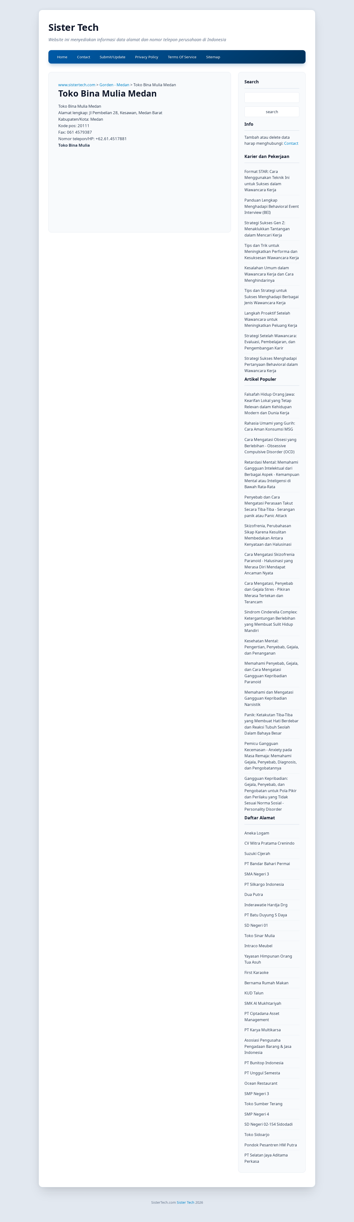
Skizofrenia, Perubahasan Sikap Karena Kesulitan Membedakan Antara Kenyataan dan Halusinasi (267, 535)
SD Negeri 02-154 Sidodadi (268, 1124)
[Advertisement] (98, 187)
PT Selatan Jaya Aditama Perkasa (266, 1158)
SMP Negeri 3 (256, 1093)
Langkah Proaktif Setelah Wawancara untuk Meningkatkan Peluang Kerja (270, 319)
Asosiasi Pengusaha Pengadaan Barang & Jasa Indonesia (267, 1046)
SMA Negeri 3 (256, 874)
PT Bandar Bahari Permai (267, 863)
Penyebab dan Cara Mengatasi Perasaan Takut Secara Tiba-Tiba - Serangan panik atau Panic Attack (269, 506)
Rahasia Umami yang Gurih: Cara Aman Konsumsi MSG (269, 426)
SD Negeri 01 (256, 925)
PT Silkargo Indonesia (264, 884)
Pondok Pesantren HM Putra (270, 1145)
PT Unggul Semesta (262, 1073)
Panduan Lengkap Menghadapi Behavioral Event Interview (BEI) (271, 206)
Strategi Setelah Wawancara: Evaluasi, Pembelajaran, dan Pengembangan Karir (270, 342)
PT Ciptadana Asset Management (261, 1016)
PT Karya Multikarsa (262, 1029)
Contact (291, 143)
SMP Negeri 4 (256, 1114)
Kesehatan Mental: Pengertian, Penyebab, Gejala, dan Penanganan (271, 647)
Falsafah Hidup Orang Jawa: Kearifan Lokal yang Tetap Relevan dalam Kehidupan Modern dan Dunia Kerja (269, 403)
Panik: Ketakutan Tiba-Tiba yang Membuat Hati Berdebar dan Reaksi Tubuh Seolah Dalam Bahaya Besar (271, 724)
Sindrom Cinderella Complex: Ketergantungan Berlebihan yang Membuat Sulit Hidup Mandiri (270, 621)
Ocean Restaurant (260, 1083)
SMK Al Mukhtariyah (262, 1003)
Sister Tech (73, 27)
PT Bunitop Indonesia (263, 1062)
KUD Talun (253, 993)
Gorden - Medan (114, 84)
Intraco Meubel (258, 945)
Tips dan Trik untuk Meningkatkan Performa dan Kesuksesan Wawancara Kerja (271, 251)
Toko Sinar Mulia (259, 935)
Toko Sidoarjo (256, 1134)
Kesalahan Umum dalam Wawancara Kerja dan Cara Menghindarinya (269, 274)
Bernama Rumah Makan (266, 982)
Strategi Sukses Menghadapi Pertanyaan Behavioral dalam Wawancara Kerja (271, 364)
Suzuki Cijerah (257, 853)
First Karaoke (256, 972)
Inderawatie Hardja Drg (266, 904)
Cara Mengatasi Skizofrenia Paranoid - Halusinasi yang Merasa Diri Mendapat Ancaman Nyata (269, 564)
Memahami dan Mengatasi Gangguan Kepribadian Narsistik (268, 698)
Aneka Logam (256, 833)
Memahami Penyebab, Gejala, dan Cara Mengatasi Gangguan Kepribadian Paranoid (271, 672)
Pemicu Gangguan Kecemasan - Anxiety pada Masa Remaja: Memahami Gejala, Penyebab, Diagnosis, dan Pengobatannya (270, 756)
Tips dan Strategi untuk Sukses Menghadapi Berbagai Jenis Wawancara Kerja (271, 296)
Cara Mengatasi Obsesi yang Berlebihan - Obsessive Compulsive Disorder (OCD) (270, 445)
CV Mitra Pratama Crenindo (269, 843)
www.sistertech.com (76, 84)
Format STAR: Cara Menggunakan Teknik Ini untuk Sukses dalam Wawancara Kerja (266, 181)
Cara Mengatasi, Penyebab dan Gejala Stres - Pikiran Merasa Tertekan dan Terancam (268, 592)
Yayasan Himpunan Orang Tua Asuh (268, 959)
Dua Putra (253, 894)
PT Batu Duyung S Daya (265, 915)
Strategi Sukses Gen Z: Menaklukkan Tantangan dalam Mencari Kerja (267, 229)
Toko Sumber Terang (263, 1103)
